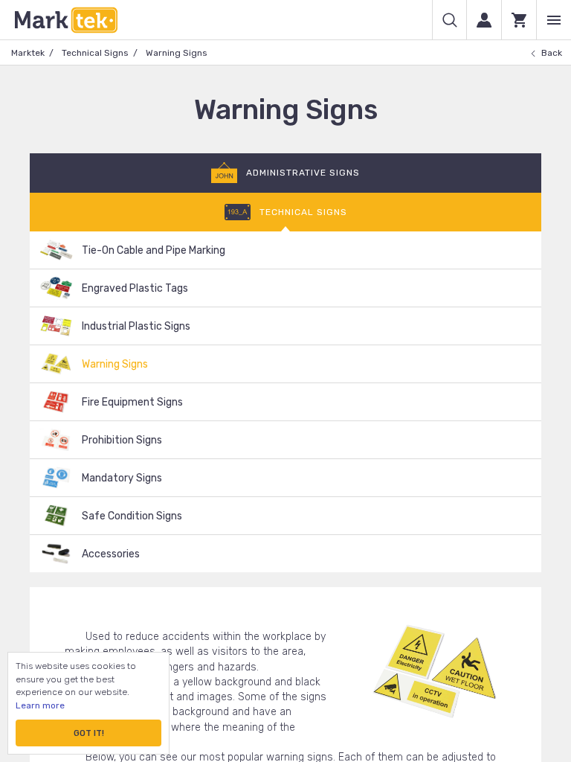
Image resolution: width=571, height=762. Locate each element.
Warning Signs (115, 364)
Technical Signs (95, 53)
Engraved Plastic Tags (135, 288)
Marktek (28, 53)
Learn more (40, 705)
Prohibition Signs (122, 440)
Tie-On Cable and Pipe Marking (153, 250)
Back (551, 53)
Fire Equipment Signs (132, 402)
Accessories (111, 554)
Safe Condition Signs (132, 516)
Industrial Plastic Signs (136, 326)
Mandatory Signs (122, 478)
